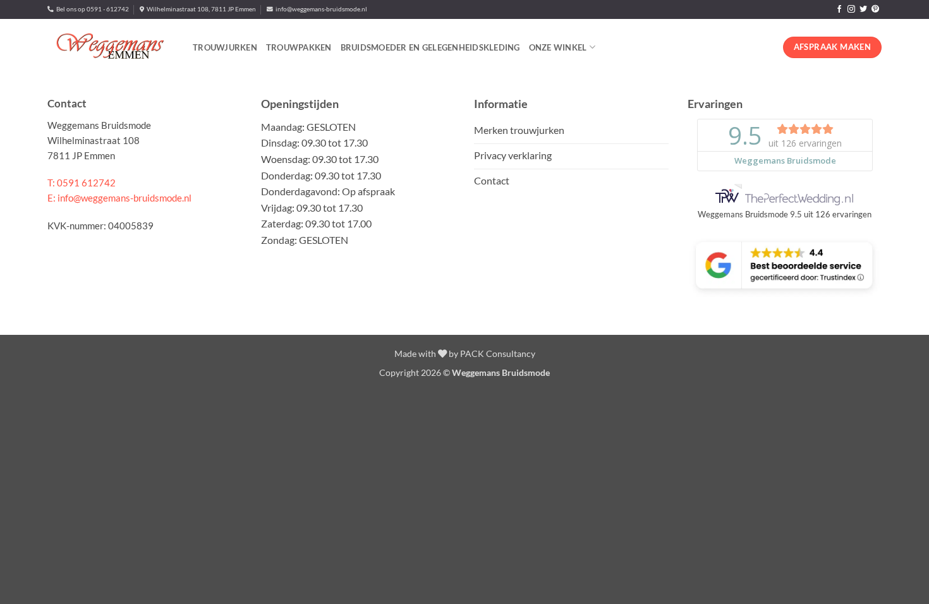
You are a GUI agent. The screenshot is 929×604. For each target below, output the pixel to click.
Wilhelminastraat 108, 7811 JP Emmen (200, 9)
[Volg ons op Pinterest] (875, 9)
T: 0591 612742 (81, 182)
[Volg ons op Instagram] (851, 9)
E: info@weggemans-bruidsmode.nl (119, 197)
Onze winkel (558, 47)
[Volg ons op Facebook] (839, 9)
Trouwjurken (225, 47)
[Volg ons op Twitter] (863, 9)
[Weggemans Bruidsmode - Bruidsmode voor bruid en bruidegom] (110, 47)
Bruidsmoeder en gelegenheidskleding (430, 47)
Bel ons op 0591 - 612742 (91, 9)
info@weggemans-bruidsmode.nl (320, 9)
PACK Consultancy (497, 353)
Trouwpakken (299, 47)
